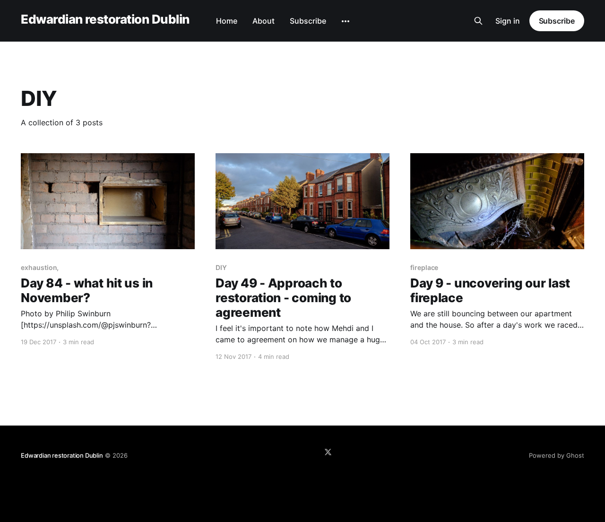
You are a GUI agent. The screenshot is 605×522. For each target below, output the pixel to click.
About (263, 21)
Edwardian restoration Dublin (105, 20)
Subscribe (308, 21)
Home (226, 21)
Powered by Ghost (556, 455)
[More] (345, 21)
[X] (328, 452)
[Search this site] (478, 20)
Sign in (507, 21)
